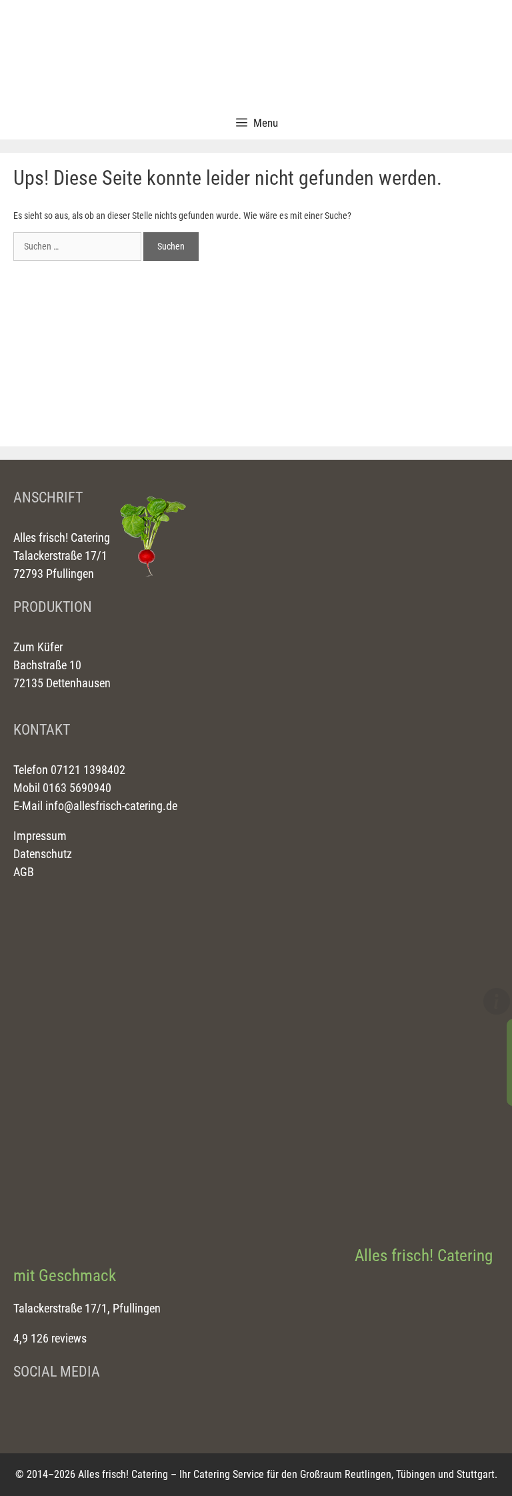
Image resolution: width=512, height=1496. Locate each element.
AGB (23, 872)
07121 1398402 (86, 770)
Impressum (40, 836)
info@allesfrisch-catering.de (111, 806)
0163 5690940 (75, 788)
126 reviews (59, 1338)
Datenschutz (42, 854)
